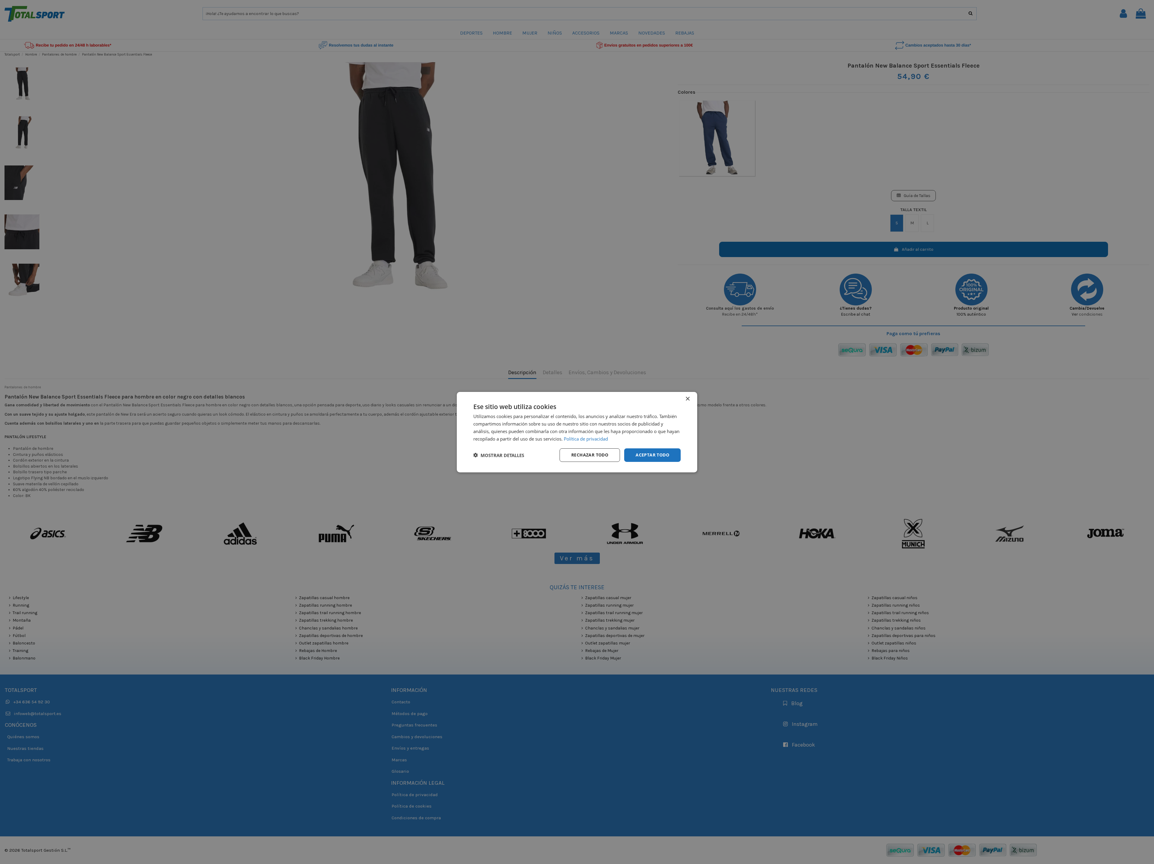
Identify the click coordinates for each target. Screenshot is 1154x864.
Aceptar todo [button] (652, 455)
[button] (498, 455)
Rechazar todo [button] (589, 455)
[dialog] (577, 432)
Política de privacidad (586, 438)
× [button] (687, 398)
